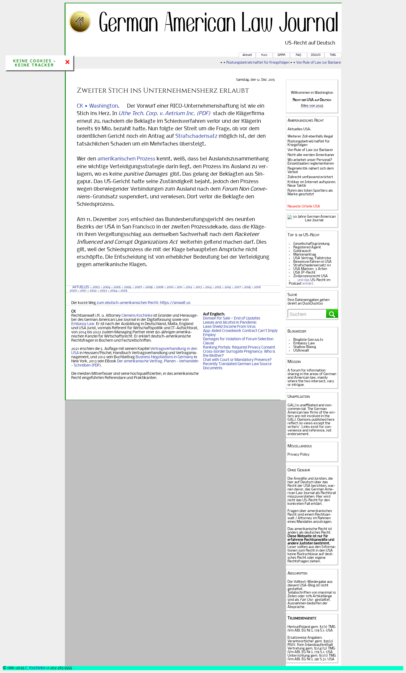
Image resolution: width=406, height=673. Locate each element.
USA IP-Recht (304, 272)
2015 (218, 287)
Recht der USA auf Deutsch (312, 100)
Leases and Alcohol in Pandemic (230, 323)
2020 (73, 290)
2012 (189, 287)
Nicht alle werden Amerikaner (311, 155)
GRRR (281, 55)
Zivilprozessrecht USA (310, 276)
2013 (199, 287)
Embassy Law (82, 324)
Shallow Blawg (304, 347)
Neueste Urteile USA (304, 206)
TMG (333, 55)
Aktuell (247, 55)
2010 (170, 287)
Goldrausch (302, 251)
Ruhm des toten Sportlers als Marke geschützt (310, 192)
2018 (247, 287)
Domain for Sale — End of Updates (231, 318)
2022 (93, 290)
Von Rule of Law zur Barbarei (315, 62)
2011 (180, 287)
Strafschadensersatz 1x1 (312, 265)
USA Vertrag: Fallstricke (312, 258)
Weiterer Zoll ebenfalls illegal (310, 136)
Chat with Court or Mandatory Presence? (237, 360)
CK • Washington (97, 106)
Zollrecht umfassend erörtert (310, 177)
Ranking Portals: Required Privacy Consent (239, 347)
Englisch (217, 314)
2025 (123, 290)
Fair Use (306, 600)
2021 (83, 290)
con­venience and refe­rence (310, 428)
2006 (127, 287)
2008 (149, 287)
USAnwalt (301, 350)
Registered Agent (307, 247)
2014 (208, 287)
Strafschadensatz (196, 136)
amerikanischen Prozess (126, 159)
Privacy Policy (299, 454)
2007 (138, 287)
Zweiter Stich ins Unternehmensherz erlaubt (163, 90)
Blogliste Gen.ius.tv (308, 340)
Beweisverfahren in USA (312, 262)
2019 (257, 287)
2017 (237, 287)
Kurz (264, 55)
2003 (96, 287)
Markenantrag (304, 254)
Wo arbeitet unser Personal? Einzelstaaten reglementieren (311, 161)
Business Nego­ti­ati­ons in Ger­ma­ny (164, 357)
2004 (106, 287)
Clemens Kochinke (137, 316)
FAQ (298, 55)
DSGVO (315, 55)
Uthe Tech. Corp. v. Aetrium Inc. (156, 113)
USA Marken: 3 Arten (310, 269)
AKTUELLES (80, 287)
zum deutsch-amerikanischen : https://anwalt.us (143, 303)
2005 (117, 287)
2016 (228, 287)
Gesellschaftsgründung (311, 244)
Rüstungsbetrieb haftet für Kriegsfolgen (254, 62)
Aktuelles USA (299, 129)
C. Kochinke (35, 668)
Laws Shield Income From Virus (229, 327)
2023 (103, 290)
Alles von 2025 (312, 106)
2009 (160, 287)
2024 (113, 290)
